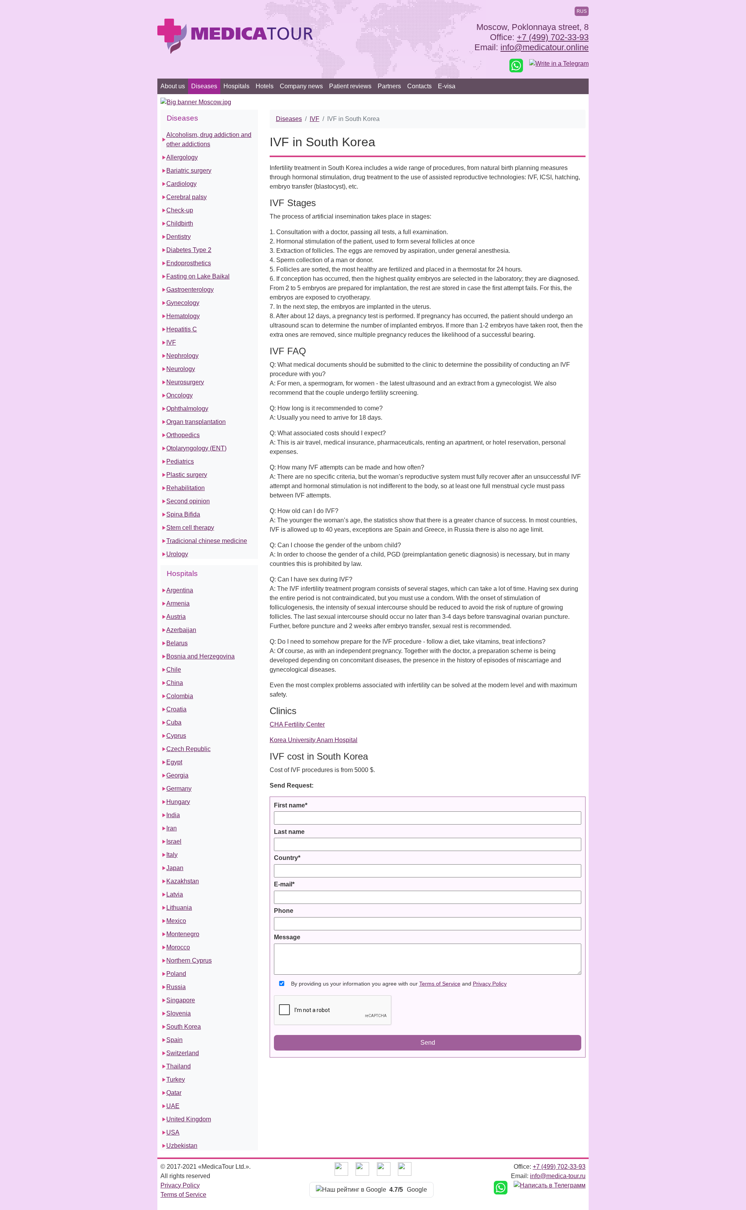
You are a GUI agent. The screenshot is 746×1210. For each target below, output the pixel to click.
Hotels (265, 86)
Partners (389, 86)
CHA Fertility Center (297, 724)
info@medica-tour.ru (558, 1176)
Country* (287, 858)
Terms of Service (439, 984)
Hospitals (236, 86)
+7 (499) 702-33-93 (553, 37)
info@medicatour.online (544, 47)
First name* (290, 805)
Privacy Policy (490, 984)
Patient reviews (350, 86)
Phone (283, 910)
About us (172, 86)
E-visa (446, 86)
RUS (582, 11)
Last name (289, 831)
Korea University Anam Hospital (313, 740)
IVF (314, 119)
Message (287, 937)
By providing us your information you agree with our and (399, 984)
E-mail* (284, 884)
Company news (301, 86)
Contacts (419, 86)
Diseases (204, 86)
